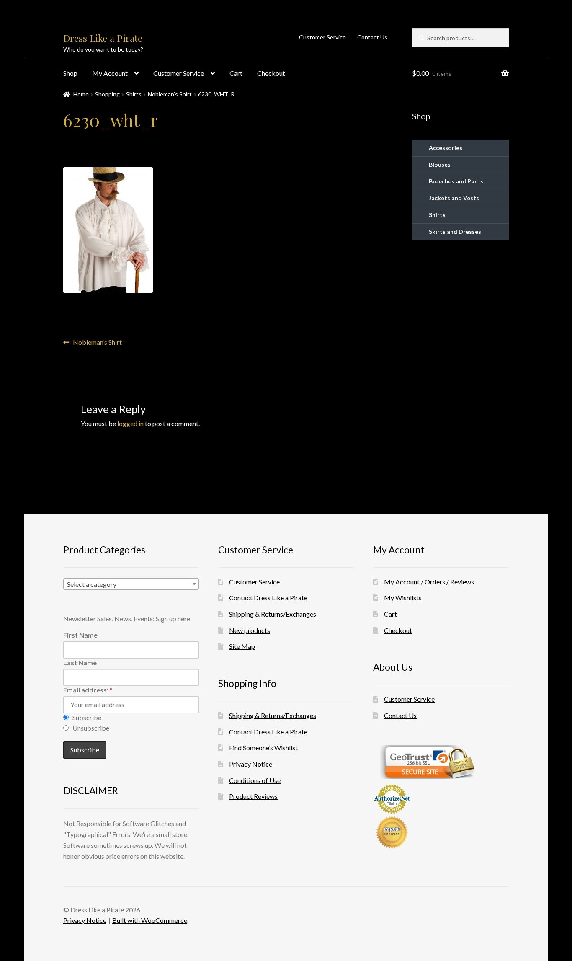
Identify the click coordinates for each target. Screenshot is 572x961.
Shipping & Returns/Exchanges (272, 614)
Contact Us (372, 37)
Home (81, 94)
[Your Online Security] (441, 762)
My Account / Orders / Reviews (429, 582)
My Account (110, 73)
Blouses (440, 164)
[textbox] (131, 584)
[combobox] (131, 584)
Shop (70, 73)
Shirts (134, 94)
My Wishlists (403, 598)
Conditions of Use (255, 780)
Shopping (107, 94)
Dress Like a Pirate (102, 38)
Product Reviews (253, 796)
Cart (235, 73)
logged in (130, 423)
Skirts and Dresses (455, 231)
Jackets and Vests (454, 198)
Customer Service (322, 37)
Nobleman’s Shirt (170, 94)
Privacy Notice (250, 764)
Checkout (271, 73)
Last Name (80, 662)
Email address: (88, 690)
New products (249, 630)
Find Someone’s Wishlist (263, 748)
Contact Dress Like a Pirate (268, 598)
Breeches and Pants (456, 181)
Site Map (242, 646)
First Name (80, 635)
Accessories (445, 147)
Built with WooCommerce (149, 920)
